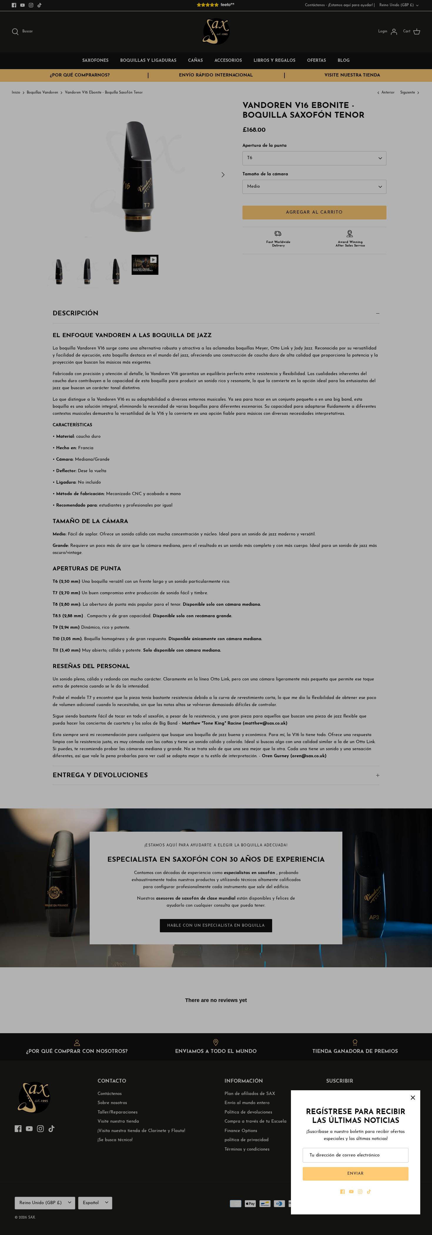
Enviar (355, 1174)
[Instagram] (360, 1191)
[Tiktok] (369, 1191)
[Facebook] (342, 1191)
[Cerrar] (412, 1097)
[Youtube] (351, 1191)
